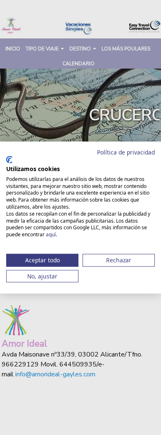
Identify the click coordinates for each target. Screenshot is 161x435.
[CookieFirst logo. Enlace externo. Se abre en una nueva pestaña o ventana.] (9, 160)
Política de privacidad (126, 152)
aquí (51, 234)
